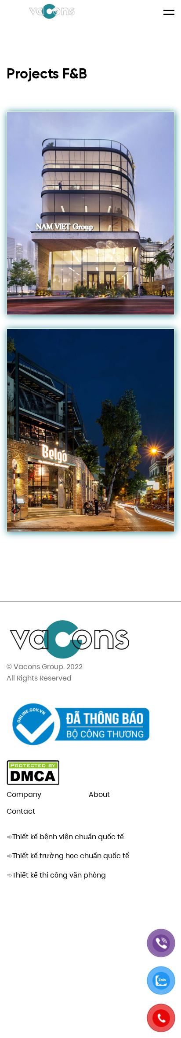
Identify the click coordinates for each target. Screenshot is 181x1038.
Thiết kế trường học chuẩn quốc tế (70, 856)
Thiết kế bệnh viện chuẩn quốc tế (68, 837)
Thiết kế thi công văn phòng (59, 875)
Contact (21, 811)
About (99, 794)
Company (24, 794)
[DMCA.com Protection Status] (33, 783)
